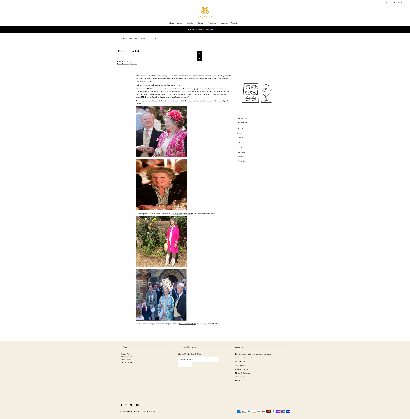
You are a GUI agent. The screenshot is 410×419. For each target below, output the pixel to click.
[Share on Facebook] (199, 53)
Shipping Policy (126, 357)
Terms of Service (127, 362)
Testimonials (132, 38)
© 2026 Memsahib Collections (130, 411)
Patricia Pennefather (123, 64)
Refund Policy (126, 354)
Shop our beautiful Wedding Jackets (202, 29)
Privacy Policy (126, 359)
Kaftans (201, 23)
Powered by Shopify (149, 411)
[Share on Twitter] (199, 58)
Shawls (190, 23)
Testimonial (133, 64)
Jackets (180, 23)
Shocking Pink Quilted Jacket (182, 214)
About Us (235, 23)
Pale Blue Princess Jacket (187, 324)
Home (171, 23)
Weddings (212, 23)
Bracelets (224, 23)
